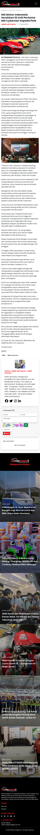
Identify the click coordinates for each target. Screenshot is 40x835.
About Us (4, 806)
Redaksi (3, 809)
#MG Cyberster (12, 355)
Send (7, 433)
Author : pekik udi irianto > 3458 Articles (18, 372)
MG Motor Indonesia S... (16, 10)
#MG (4, 355)
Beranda (4, 10)
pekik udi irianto (9, 24)
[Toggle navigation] (36, 4)
